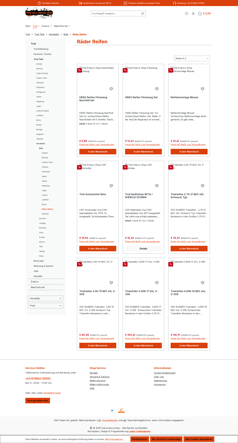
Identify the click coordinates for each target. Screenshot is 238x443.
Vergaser (40, 134)
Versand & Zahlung (99, 376)
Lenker (45, 195)
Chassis (45, 167)
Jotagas (42, 223)
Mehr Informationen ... (115, 439)
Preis (32, 305)
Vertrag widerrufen (37, 400)
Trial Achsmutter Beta (92, 194)
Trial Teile (38, 59)
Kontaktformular (52, 392)
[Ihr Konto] (193, 13)
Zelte (36, 271)
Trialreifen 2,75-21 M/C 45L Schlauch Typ (187, 196)
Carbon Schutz (42, 73)
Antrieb (39, 64)
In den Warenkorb (97, 151)
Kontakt (94, 373)
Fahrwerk (40, 83)
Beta (41, 148)
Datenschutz (160, 380)
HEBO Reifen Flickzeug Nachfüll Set (93, 99)
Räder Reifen (47, 209)
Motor (38, 120)
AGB (92, 388)
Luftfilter (39, 115)
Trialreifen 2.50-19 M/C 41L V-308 (97, 293)
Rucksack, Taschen (42, 54)
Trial (33, 43)
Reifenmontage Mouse (184, 97)
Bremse (39, 69)
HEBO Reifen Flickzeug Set (141, 97)
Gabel (44, 176)
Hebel (38, 97)
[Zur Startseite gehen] (39, 13)
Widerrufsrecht (98, 380)
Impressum (160, 384)
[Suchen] (142, 13)
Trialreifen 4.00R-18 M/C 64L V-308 (188, 293)
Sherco (42, 242)
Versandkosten (110, 420)
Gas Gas (42, 218)
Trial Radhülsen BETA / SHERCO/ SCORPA (139, 196)
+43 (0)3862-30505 (38, 378)
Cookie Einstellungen (165, 373)
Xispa (41, 256)
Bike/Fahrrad (37, 287)
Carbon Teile (41, 78)
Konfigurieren (139, 439)
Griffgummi (40, 92)
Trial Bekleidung (41, 49)
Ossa (41, 232)
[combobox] (115, 13)
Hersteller (40, 144)
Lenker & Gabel (42, 111)
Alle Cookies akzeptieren (199, 439)
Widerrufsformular (99, 384)
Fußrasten (40, 87)
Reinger (39, 129)
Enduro (35, 281)
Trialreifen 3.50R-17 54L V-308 (141, 293)
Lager (38, 106)
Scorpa (42, 237)
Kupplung (40, 101)
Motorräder (39, 261)
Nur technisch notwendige (166, 439)
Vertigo (42, 251)
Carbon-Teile (47, 162)
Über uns (159, 376)
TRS (41, 247)
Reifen (39, 125)
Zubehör (39, 139)
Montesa (42, 228)
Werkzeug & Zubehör (43, 266)
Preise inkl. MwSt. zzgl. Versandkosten (96, 144)
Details (143, 248)
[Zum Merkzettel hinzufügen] (111, 89)
